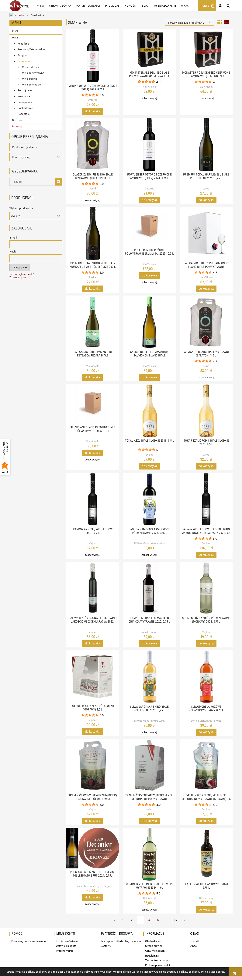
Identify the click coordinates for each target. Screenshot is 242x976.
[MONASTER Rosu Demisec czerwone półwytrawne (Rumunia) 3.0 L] (206, 49)
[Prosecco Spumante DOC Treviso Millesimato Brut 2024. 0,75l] (92, 848)
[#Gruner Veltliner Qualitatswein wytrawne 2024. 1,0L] (149, 854)
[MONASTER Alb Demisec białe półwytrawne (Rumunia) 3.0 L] (149, 49)
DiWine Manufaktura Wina (149, 543)
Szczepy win (25, 102)
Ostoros (92, 99)
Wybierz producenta (21, 208)
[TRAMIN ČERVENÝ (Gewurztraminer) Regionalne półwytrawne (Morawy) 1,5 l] (92, 765)
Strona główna (154, 945)
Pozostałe (23, 113)
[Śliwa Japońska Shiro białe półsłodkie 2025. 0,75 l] (149, 676)
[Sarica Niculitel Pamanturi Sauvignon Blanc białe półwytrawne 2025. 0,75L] (149, 322)
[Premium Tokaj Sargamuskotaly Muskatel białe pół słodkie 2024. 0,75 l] (92, 233)
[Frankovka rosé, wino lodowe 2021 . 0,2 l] (92, 499)
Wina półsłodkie (31, 84)
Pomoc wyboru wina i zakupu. (29, 941)
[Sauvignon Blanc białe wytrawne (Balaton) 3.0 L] (206, 322)
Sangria (22, 55)
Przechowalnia (64, 950)
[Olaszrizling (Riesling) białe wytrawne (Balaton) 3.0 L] (92, 144)
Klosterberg (206, 898)
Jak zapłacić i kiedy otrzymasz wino (121, 941)
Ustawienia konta (66, 945)
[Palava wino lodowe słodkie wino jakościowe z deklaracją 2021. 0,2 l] (206, 499)
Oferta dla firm (153, 941)
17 (176, 920)
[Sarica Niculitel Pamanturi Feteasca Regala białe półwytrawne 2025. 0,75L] (92, 322)
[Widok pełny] (226, 22)
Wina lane (23, 43)
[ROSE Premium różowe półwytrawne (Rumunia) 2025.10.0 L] (149, 226)
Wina (15, 37)
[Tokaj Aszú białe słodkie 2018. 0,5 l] (149, 410)
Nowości (17, 120)
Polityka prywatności (157, 965)
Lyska (206, 188)
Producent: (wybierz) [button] (24, 147)
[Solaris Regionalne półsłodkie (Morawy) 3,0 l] (92, 676)
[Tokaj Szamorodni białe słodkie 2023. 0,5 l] (206, 410)
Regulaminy (152, 955)
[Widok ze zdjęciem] (219, 22)
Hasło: (13, 251)
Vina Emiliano (149, 631)
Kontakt (194, 941)
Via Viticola (149, 86)
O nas (193, 945)
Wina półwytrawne (33, 72)
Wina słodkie (29, 78)
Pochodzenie (25, 107)
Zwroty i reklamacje (156, 960)
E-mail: (13, 237)
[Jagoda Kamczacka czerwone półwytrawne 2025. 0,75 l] (149, 499)
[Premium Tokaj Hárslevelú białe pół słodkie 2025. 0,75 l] (206, 144)
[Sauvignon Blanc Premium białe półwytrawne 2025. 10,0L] (92, 404)
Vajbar (93, 543)
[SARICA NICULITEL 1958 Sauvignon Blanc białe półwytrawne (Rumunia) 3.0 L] (206, 233)
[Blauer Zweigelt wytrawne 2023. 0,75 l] (206, 854)
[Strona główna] (19, 5)
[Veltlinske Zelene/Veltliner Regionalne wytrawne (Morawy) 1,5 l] (206, 765)
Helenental (149, 898)
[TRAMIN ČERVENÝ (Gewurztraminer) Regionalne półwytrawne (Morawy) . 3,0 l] (149, 765)
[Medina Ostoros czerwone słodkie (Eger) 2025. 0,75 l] (92, 55)
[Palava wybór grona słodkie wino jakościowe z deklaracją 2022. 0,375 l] (92, 588)
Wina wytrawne (31, 67)
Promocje (17, 126)
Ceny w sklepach (155, 950)
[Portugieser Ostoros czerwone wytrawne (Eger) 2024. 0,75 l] (149, 144)
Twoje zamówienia (67, 941)
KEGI (15, 31)
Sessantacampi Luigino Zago (93, 885)
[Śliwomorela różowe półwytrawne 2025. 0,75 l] (206, 676)
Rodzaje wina (25, 90)
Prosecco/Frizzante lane (32, 49)
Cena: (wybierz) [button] (21, 157)
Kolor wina (24, 96)
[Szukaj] (58, 182)
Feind (92, 188)
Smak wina (24, 61)
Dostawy (106, 945)
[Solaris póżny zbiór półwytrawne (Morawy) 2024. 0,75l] (206, 588)
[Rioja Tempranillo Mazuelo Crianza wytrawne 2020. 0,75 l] (149, 588)
